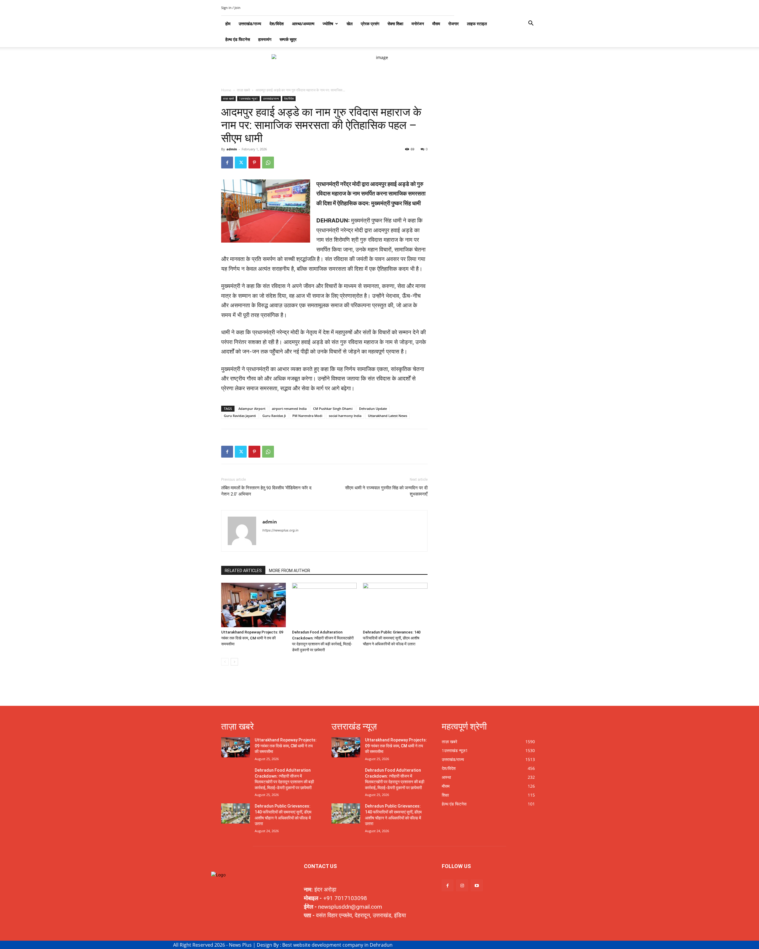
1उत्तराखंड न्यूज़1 (248, 98)
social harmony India (345, 415)
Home (226, 90)
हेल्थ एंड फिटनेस (237, 39)
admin (232, 149)
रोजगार (453, 23)
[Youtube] (476, 885)
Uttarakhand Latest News (387, 415)
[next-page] (234, 661)
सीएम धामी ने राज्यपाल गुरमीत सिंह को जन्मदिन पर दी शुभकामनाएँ (386, 491)
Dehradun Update (373, 408)
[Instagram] (462, 885)
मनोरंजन (418, 23)
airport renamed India (289, 408)
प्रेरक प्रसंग (370, 23)
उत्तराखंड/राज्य (271, 98)
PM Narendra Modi (307, 415)
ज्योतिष (328, 23)
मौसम (436, 23)
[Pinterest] (254, 162)
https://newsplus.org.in (280, 530)
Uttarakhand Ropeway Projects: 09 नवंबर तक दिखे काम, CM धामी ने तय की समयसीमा (252, 638)
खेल (350, 23)
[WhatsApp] (268, 162)
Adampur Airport (251, 408)
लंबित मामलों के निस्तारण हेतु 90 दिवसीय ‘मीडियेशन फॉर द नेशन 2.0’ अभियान (266, 491)
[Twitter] (241, 162)
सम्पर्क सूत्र (288, 39)
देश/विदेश (289, 98)
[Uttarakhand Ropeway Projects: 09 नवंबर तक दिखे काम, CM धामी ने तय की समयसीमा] (253, 605)
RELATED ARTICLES (243, 570)
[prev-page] (225, 661)
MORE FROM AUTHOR (289, 570)
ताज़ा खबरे (243, 90)
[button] (531, 24)
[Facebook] (227, 162)
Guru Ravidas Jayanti (240, 415)
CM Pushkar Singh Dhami (333, 408)
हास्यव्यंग (264, 39)
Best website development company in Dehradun (337, 945)
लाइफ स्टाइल (477, 23)
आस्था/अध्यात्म (303, 23)
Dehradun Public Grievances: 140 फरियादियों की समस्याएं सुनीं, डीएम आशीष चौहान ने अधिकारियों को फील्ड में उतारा (391, 638)
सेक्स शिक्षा (395, 23)
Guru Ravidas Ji (274, 415)
